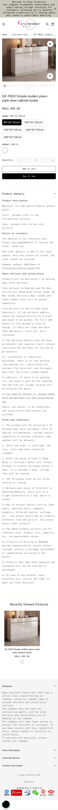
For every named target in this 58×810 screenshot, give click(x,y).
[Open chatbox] (6, 804)
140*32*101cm (35, 129)
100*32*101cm (33, 122)
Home (4, 34)
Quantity (7, 160)
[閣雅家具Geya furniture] (29, 24)
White (5, 150)
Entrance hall (20, 34)
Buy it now (29, 176)
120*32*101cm (12, 129)
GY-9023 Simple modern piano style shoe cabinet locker (22, 651)
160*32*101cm (12, 137)
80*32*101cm (12, 122)
